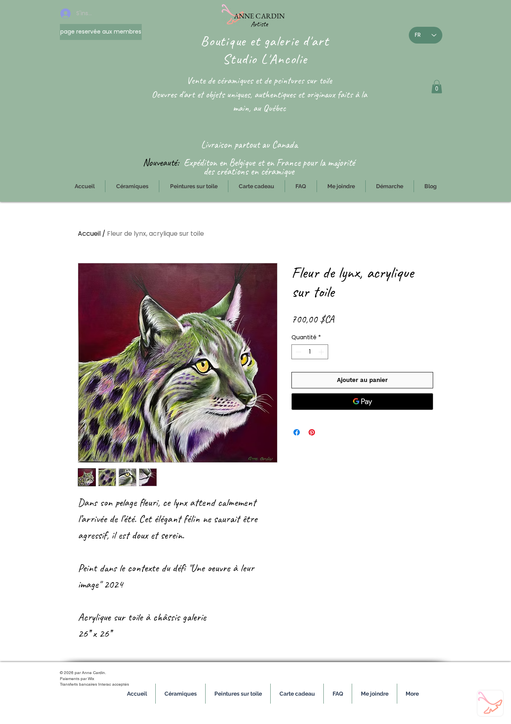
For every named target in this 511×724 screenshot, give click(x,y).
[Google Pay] (362, 401)
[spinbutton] (310, 352)
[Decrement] (298, 352)
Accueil (89, 233)
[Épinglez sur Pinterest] (312, 432)
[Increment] (322, 352)
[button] (436, 86)
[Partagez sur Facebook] (296, 432)
